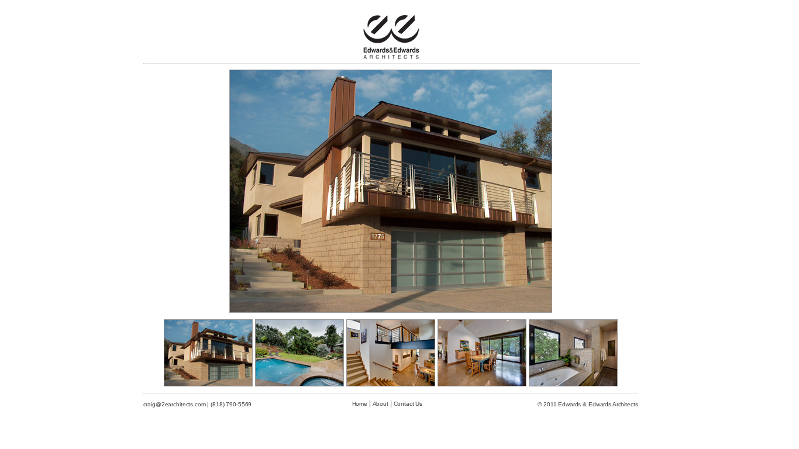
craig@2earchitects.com (174, 404)
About (380, 403)
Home (359, 403)
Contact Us (408, 403)
